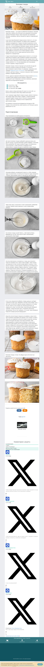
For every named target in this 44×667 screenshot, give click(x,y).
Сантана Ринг (9, 593)
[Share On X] (22, 472)
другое (23, 416)
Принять (40, 664)
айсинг (35, 75)
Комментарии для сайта (13, 636)
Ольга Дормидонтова (10, 547)
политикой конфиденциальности (26, 665)
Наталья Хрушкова (10, 501)
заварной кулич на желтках (17, 70)
